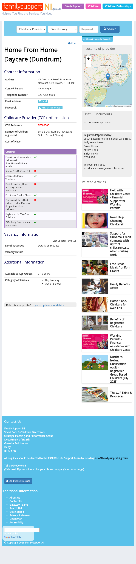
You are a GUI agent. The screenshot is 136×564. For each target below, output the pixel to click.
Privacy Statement (20, 515)
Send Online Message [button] (19, 480)
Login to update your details (48, 305)
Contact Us (16, 501)
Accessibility (16, 522)
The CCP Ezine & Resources (121, 394)
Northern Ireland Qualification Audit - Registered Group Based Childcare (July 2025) (119, 369)
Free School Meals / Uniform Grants (120, 267)
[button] (108, 77)
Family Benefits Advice (120, 286)
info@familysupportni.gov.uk (111, 458)
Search (111, 29)
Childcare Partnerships (118, 6)
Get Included (17, 511)
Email (44, 101)
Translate (16, 537)
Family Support (73, 6)
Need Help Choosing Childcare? (117, 220)
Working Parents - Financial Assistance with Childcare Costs (120, 343)
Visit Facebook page (51, 107)
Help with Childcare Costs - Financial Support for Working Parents (120, 199)
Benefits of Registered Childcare (117, 322)
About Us (15, 497)
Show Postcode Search (97, 39)
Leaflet (109, 106)
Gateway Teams (19, 504)
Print (73, 43)
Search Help (16, 508)
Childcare (93, 6)
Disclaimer (16, 518)
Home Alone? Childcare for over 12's (118, 304)
